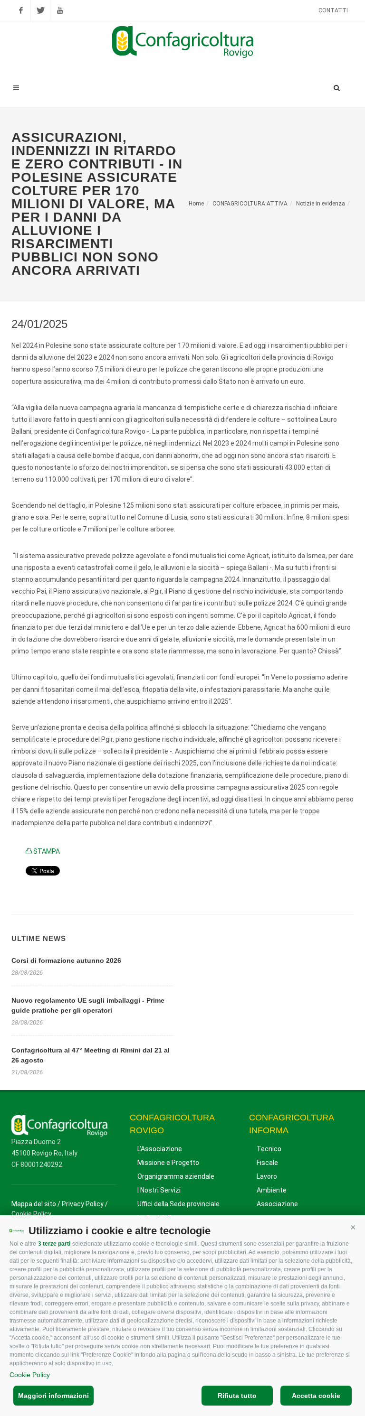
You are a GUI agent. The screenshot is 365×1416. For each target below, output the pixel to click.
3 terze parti (54, 1243)
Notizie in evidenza (320, 203)
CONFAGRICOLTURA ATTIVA (250, 203)
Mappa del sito (33, 1204)
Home (196, 203)
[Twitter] (40, 10)
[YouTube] (59, 10)
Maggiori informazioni (53, 1395)
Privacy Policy (83, 1204)
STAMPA (46, 851)
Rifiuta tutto (237, 1395)
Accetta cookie (316, 1395)
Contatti (333, 10)
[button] (353, 1227)
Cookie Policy (30, 1375)
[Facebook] (20, 10)
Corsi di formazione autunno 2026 (66, 960)
